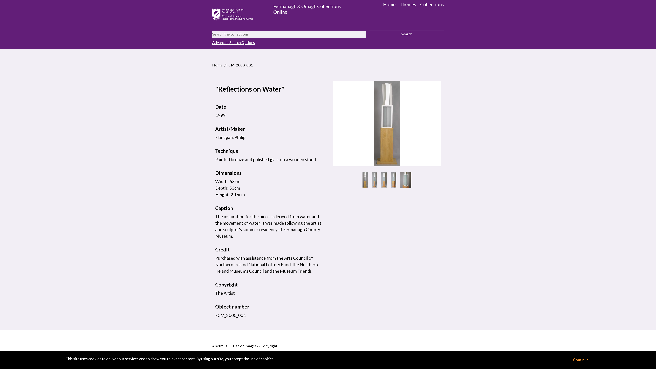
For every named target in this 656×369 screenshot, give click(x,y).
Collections (432, 4)
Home (389, 4)
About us (219, 346)
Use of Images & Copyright (255, 346)
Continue (581, 360)
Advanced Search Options (233, 42)
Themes (408, 4)
